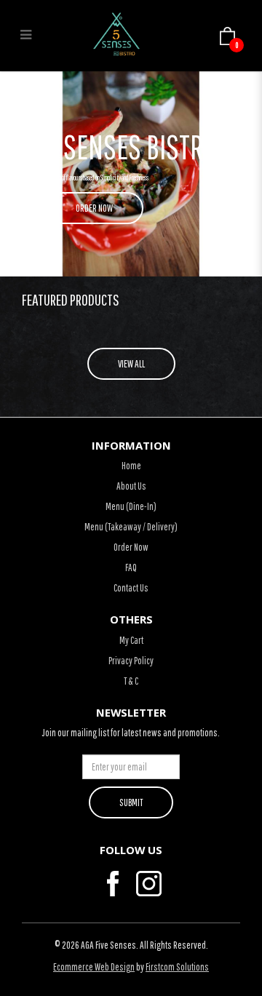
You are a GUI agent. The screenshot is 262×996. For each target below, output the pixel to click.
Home (131, 465)
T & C (131, 681)
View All (131, 364)
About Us (131, 486)
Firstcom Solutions (177, 967)
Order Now (131, 547)
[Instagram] (148, 883)
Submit (131, 802)
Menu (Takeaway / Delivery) (131, 527)
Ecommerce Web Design (94, 967)
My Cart (131, 640)
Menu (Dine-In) (131, 506)
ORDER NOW (94, 208)
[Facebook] (113, 883)
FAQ (131, 567)
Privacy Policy (131, 660)
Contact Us (131, 588)
